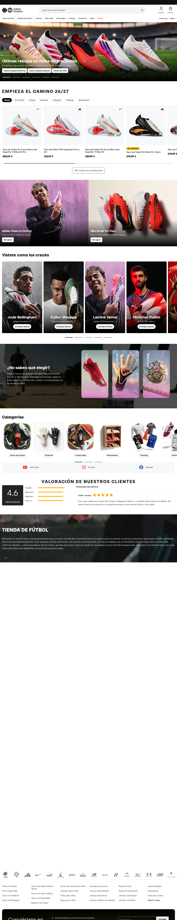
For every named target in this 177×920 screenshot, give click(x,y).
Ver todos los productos (88, 170)
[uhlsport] (126, 874)
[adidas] (27, 874)
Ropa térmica (125, 886)
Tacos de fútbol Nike (41, 898)
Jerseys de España (128, 895)
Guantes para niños (69, 891)
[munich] (82, 874)
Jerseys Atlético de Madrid (102, 900)
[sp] (16, 874)
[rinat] (115, 874)
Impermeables (155, 886)
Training (38, 18)
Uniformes (163, 18)
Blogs (172, 18)
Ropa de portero (155, 895)
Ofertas (100, 18)
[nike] (38, 874)
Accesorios (82, 18)
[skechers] (160, 874)
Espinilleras (153, 891)
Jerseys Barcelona (98, 895)
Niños (92, 18)
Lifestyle (72, 18)
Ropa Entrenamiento (128, 891)
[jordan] (60, 874)
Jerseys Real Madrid (99, 891)
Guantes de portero (24, 18)
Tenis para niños (68, 895)
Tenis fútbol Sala (9, 891)
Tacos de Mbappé (10, 900)
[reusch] (104, 874)
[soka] (5, 874)
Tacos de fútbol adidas (42, 893)
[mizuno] (138, 874)
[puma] (49, 874)
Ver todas (171, 877)
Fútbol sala (49, 18)
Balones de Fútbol (39, 903)
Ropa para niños (68, 900)
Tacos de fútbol (8, 18)
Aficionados (61, 18)
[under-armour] (149, 874)
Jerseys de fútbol (127, 900)
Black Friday (154, 900)
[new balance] (93, 874)
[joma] (71, 874)
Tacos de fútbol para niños (73, 886)
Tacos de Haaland (10, 895)
